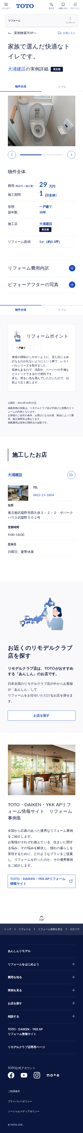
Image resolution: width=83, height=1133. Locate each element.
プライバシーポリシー (20, 1101)
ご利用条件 (14, 1091)
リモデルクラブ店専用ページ (26, 1047)
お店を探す (41, 715)
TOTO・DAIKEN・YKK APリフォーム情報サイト (37, 881)
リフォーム (25, 929)
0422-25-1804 (43, 495)
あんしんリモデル (19, 951)
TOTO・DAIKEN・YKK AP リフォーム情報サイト (25, 1032)
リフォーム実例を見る (50, 929)
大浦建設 (17, 69)
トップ (7, 929)
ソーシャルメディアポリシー (24, 1111)
